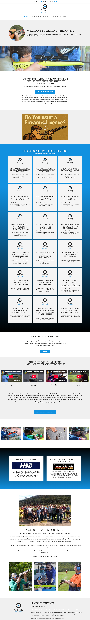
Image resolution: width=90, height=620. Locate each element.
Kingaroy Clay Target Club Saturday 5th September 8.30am (70, 226)
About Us (46, 16)
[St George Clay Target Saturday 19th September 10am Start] (20, 274)
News (64, 16)
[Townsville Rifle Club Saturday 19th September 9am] (45, 274)
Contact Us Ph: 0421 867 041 (38, 606)
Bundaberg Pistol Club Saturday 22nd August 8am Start (19, 198)
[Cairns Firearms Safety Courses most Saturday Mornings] (45, 161)
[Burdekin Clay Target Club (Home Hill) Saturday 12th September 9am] (45, 246)
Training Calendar (35, 16)
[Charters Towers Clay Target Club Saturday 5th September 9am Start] (20, 246)
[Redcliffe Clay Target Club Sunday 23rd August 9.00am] (45, 190)
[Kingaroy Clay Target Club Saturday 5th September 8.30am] (70, 218)
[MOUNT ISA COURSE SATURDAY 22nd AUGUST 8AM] (70, 161)
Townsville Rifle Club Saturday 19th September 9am (45, 282)
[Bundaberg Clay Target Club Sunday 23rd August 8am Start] (70, 190)
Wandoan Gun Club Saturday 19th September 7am (70, 254)
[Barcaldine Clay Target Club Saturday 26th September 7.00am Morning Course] (45, 302)
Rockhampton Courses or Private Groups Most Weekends (20, 170)
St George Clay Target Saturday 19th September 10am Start (20, 282)
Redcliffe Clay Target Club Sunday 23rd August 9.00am (45, 198)
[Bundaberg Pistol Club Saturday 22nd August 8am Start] (20, 190)
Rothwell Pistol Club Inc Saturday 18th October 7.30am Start (70, 310)
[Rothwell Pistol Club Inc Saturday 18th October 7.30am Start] (70, 302)
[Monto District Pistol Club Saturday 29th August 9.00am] (45, 218)
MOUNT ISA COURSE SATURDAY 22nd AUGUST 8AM (70, 170)
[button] (45, 126)
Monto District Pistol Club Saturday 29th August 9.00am (45, 226)
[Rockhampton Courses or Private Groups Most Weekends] (20, 161)
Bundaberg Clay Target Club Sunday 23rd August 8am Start (70, 198)
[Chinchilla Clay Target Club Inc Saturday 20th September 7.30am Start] (70, 274)
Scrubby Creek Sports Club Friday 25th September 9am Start (20, 310)
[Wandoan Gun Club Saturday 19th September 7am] (70, 246)
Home (26, 16)
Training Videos (56, 16)
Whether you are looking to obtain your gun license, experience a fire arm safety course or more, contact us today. (45, 87)
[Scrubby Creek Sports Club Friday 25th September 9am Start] (20, 302)
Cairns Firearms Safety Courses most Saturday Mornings (45, 170)
